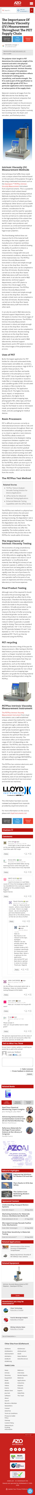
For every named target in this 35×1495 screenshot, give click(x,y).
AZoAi (19, 1354)
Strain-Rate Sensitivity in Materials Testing (16, 1233)
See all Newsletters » (9, 1336)
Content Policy (9, 1423)
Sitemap (7, 1420)
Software (7, 1396)
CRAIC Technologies (11, 1228)
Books (6, 1380)
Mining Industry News (17, 1327)
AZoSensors (21, 1349)
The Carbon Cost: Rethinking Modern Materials (21, 1194)
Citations (7, 830)
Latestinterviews (7, 1102)
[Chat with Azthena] (30, 1491)
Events (7, 1388)
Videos (7, 1385)
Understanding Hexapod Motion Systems (15, 1206)
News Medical (22, 1356)
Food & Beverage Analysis (19, 1318)
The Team (21, 1396)
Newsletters (8, 1406)
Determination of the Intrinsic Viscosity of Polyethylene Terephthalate (20, 1248)
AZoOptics (8, 1356)
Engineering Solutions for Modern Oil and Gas (22, 1175)
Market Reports (23, 1375)
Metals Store (9, 1390)
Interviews (21, 1373)
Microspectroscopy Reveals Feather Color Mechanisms (16, 1224)
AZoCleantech (9, 1354)
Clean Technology (16, 1308)
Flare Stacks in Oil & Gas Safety (23, 1184)
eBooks (7, 1383)
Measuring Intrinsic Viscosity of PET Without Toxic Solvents (20, 1256)
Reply (6, 854)
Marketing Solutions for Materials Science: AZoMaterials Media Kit (16, 1215)
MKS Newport (10, 1210)
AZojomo (20, 1385)
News (6, 1370)
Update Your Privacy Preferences (18, 1489)
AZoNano (8, 1349)
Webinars (21, 1370)
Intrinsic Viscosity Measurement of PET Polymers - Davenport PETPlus (15, 1285)
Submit (29, 1074)
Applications (22, 1380)
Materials (21, 1378)
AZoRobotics (9, 1351)
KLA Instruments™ (11, 1237)
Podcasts (20, 1388)
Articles (7, 1373)
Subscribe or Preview (17, 1310)
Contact (7, 1408)
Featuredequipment (17, 1102)
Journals (7, 1393)
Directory (8, 1375)
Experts (20, 1390)
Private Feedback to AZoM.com (22, 1071)
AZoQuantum (22, 1351)
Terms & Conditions (11, 1413)
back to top (28, 1435)
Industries (21, 1383)
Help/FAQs (21, 1393)
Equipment (8, 1378)
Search (7, 1401)
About (7, 1398)
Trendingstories (28, 1102)
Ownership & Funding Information (9, 1427)
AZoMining (8, 1361)
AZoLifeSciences (23, 1359)
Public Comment (27, 1069)
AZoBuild (7, 1359)
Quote (18, 1295)
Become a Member (11, 1403)
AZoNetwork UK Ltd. (12, 1219)
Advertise (8, 1411)
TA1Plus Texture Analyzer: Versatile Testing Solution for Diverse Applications (16, 490)
